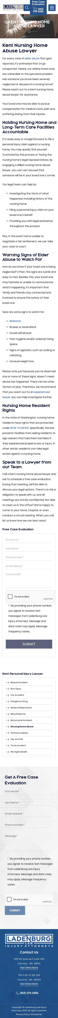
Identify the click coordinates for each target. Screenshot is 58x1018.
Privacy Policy (23, 1014)
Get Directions (29, 967)
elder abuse (32, 58)
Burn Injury (16, 688)
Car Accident (17, 695)
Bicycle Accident (19, 682)
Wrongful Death (19, 751)
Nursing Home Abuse (22, 726)
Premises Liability (19, 732)
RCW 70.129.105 (19, 428)
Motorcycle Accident (21, 720)
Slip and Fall (17, 739)
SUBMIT (29, 644)
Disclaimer (36, 1014)
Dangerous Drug (19, 701)
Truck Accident (18, 745)
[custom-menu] (52, 7)
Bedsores (15, 321)
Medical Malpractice (21, 707)
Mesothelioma (18, 714)
